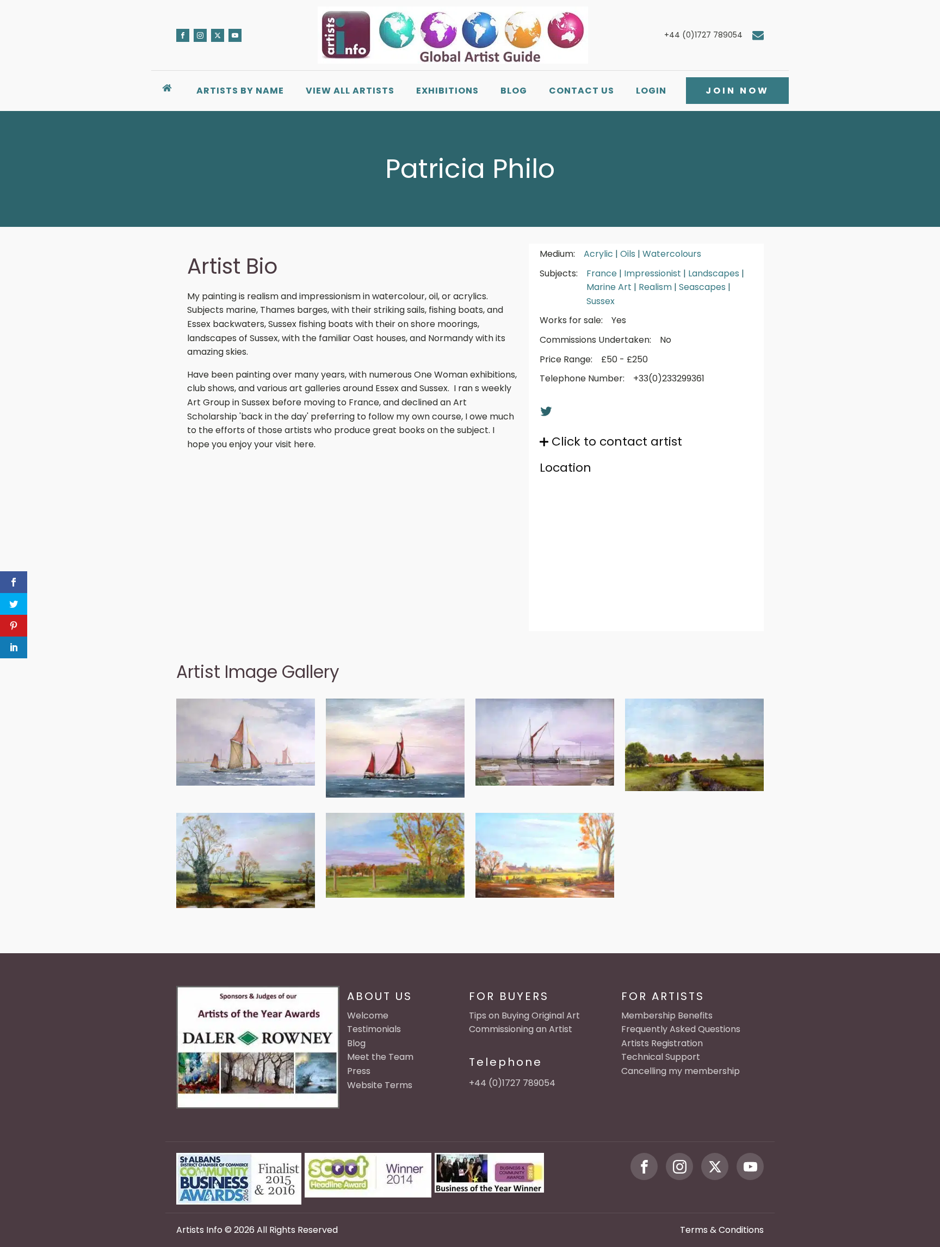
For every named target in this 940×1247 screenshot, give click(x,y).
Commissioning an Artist (520, 1029)
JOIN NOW (737, 90)
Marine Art (609, 287)
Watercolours (671, 254)
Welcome (367, 1015)
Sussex (600, 301)
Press (358, 1071)
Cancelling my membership (680, 1071)
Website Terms (379, 1085)
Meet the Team (380, 1057)
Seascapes (702, 287)
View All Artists (350, 90)
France (601, 273)
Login (651, 90)
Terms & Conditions (722, 1230)
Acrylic (598, 254)
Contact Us (581, 90)
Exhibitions (447, 90)
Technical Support (660, 1057)
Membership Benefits (667, 1015)
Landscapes (713, 273)
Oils (627, 254)
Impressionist (652, 273)
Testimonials (374, 1029)
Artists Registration (662, 1043)
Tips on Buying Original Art (524, 1015)
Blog (513, 90)
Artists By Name (240, 90)
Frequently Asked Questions (680, 1029)
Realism (655, 287)
